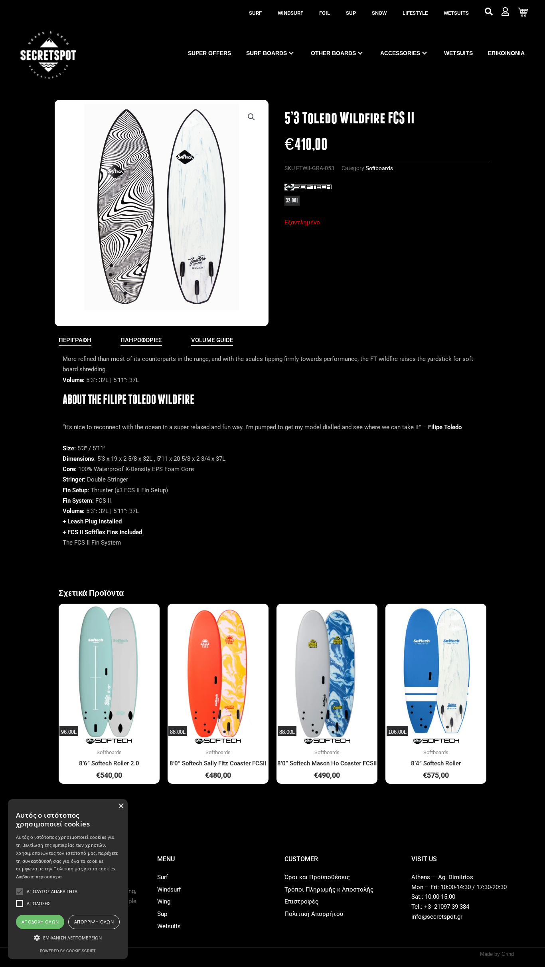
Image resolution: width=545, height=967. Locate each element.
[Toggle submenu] (291, 53)
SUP (351, 13)
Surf (255, 13)
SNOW (379, 13)
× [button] (121, 806)
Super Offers (209, 53)
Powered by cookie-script (68, 951)
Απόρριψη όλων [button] (94, 922)
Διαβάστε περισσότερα (38, 876)
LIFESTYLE (415, 13)
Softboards (379, 168)
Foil (324, 13)
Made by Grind (497, 954)
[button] (251, 117)
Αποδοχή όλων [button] (40, 922)
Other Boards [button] (333, 53)
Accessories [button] (400, 53)
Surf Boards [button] (266, 53)
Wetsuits (456, 13)
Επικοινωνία (506, 53)
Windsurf (290, 13)
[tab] (75, 340)
